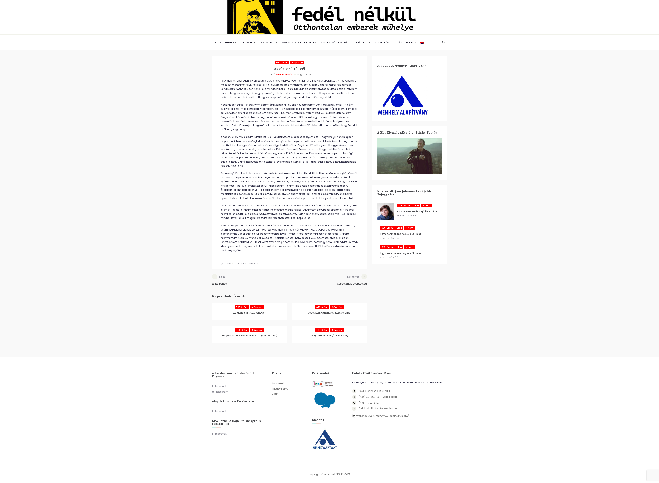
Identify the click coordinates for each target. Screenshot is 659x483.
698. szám (387, 227)
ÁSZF (275, 394)
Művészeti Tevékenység (298, 42)
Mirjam (426, 205)
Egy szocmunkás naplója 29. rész (400, 233)
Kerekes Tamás (284, 74)
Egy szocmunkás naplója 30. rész (400, 253)
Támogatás (405, 42)
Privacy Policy (280, 388)
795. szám (241, 307)
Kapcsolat (278, 383)
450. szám (242, 330)
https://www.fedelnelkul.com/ (391, 416)
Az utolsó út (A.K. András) (249, 312)
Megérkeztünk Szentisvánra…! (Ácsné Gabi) (249, 335)
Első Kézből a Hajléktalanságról (344, 42)
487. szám (322, 330)
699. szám (387, 247)
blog (416, 205)
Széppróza (297, 62)
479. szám (322, 307)
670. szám (404, 205)
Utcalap (247, 42)
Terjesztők (267, 42)
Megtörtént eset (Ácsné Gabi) (329, 335)
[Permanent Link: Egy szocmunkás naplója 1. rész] (385, 211)
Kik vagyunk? (224, 42)
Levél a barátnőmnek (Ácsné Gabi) (329, 312)
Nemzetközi (382, 42)
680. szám (282, 62)
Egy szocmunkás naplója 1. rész (417, 211)
